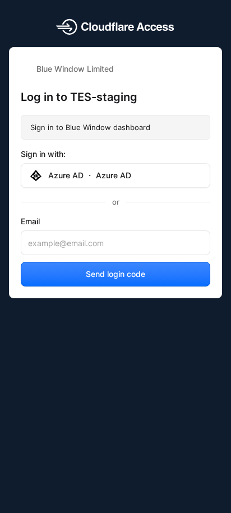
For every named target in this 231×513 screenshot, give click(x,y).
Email (30, 221)
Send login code (115, 274)
